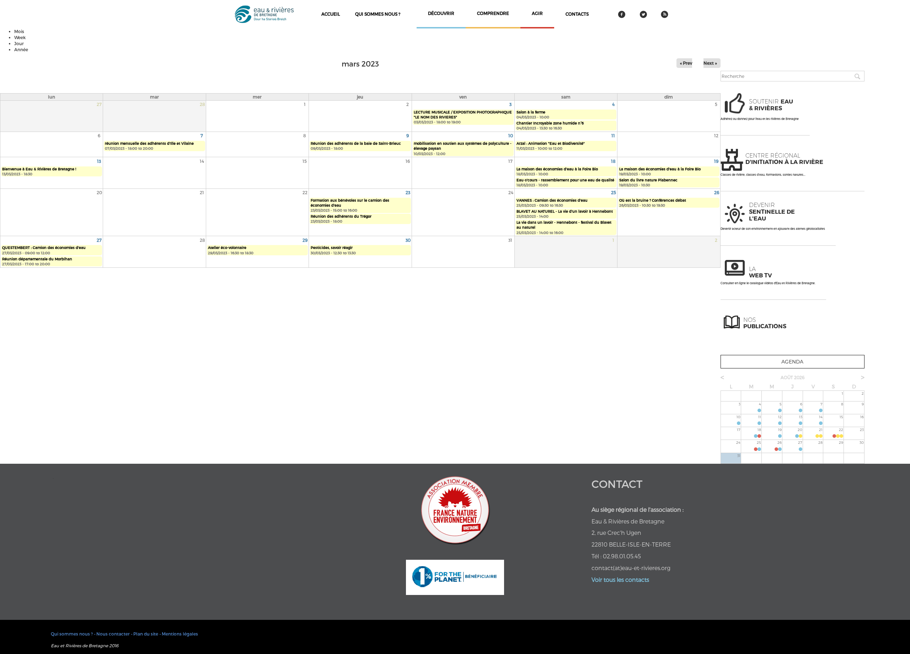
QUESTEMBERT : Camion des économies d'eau (44, 247)
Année (21, 49)
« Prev (686, 62)
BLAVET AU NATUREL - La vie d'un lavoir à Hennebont (564, 211)
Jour (19, 43)
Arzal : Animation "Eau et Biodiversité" (550, 143)
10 (510, 135)
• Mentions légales (179, 633)
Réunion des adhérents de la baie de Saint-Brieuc (356, 143)
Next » (710, 62)
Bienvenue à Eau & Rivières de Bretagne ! (39, 169)
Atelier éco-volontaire (227, 247)
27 (99, 240)
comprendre (493, 13)
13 (99, 161)
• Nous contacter (112, 633)
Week (20, 37)
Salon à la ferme (530, 112)
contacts (577, 13)
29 (305, 240)
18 (613, 161)
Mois (19, 31)
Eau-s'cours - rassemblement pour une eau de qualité (565, 180)
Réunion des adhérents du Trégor (341, 216)
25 (613, 192)
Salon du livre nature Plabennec (648, 180)
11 (613, 135)
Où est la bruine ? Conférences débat (652, 200)
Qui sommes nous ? (377, 13)
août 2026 (792, 377)
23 (408, 192)
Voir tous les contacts (620, 579)
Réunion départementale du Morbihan (37, 259)
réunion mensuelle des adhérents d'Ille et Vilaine (149, 143)
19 (716, 161)
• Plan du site (144, 633)
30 (408, 240)
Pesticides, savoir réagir (332, 247)
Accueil (330, 13)
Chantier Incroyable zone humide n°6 (550, 123)
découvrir (441, 13)
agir (537, 13)
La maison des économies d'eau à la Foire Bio (557, 169)
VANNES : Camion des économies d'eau (552, 200)
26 (716, 192)
